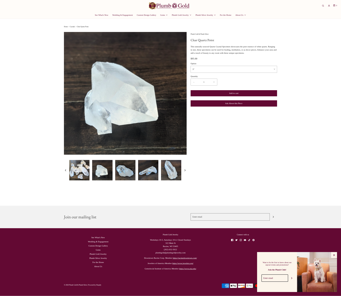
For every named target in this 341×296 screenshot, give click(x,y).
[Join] (273, 217)
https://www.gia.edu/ (187, 269)
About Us (98, 266)
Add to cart (233, 93)
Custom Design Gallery (146, 15)
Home (66, 27)
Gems (98, 250)
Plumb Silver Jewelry (98, 258)
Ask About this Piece (233, 103)
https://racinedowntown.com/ (185, 258)
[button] (65, 170)
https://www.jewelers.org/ (182, 263)
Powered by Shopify (94, 285)
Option (193, 63)
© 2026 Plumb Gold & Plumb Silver (75, 285)
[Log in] (329, 6)
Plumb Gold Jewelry (98, 254)
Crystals (72, 27)
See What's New (101, 15)
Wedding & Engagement (122, 15)
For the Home (225, 15)
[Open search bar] (323, 5)
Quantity (194, 76)
